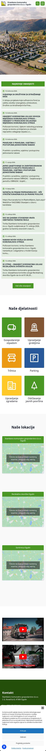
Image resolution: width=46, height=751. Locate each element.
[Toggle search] (38, 3)
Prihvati (23, 731)
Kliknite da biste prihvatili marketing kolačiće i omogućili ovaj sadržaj (23, 458)
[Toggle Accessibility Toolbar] (4, 746)
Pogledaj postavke (23, 743)
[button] (43, 708)
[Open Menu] (43, 3)
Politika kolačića (16, 748)
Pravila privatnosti (27, 748)
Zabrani (23, 737)
